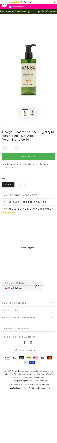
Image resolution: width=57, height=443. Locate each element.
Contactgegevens (18, 388)
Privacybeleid (41, 381)
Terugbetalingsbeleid (22, 381)
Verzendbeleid (42, 384)
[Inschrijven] (53, 328)
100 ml (21, 184)
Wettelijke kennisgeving (39, 388)
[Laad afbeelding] (25, 112)
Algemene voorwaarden (22, 384)
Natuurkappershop (20, 371)
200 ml (8, 184)
